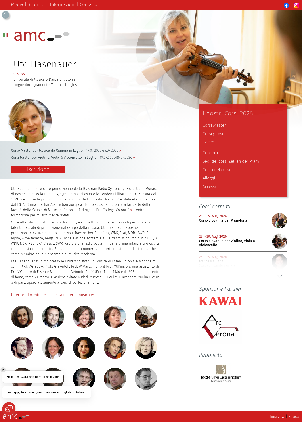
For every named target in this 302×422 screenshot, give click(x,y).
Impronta (277, 416)
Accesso (210, 186)
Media (17, 4)
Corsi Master (214, 125)
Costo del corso (217, 169)
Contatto (88, 4)
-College (112, 210)
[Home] (42, 40)
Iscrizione (38, 169)
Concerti (210, 152)
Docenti (210, 142)
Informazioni (62, 4)
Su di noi (37, 4)
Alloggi (209, 178)
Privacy (293, 416)
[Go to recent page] (5, 15)
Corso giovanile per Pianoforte (223, 220)
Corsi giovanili (216, 133)
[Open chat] (8, 408)
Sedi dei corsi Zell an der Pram (231, 161)
